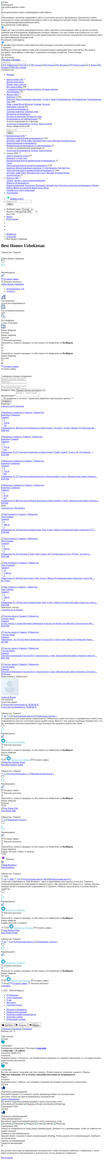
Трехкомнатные (94, 99)
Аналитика (30, 185)
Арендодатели (45, 124)
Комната (53, 168)
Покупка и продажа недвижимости (75, 185)
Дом (25, 158)
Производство (39, 141)
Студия (45, 99)
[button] (7, 70)
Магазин (57, 141)
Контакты (11, 1002)
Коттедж (29, 104)
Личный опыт (52, 185)
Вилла (21, 104)
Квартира (10, 158)
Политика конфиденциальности (21, 1014)
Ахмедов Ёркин (8, 697)
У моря (52, 99)
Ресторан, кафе (13, 141)
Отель (23, 141)
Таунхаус (46, 104)
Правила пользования (16, 1012)
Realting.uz (11, 234)
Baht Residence (7, 867)
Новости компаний (15, 185)
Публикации (12, 995)
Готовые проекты (50, 89)
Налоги (95, 185)
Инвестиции (37, 188)
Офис (29, 141)
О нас (9, 1000)
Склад (49, 141)
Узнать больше (75, 52)
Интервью (40, 185)
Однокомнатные (63, 99)
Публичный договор (16, 1019)
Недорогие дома (34, 116)
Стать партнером (14, 997)
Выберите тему (8, 390)
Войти (9, 217)
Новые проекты (34, 89)
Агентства (11, 236)
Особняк (37, 104)
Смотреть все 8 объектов (12, 406)
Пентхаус (10, 99)
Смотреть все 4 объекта (12, 610)
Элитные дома (31, 111)
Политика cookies (14, 1017)
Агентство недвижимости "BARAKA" (19, 707)
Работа (9, 188)
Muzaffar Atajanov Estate (12, 765)
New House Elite (8, 811)
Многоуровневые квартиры (28, 99)
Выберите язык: (13, 209)
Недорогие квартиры (16, 116)
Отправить (6, 401)
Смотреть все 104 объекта (13, 508)
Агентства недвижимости (18, 124)
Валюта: (10, 211)
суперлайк (41, 1048)
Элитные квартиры (15, 111)
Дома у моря (12, 104)
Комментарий (8, 396)
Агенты (34, 124)
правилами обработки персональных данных (50, 398)
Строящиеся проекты (16, 89)
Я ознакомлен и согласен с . (38, 398)
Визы (46, 188)
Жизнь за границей (22, 188)
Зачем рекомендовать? (11, 1119)
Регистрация (12, 219)
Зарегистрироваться (10, 1099)
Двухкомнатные (79, 99)
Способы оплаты (14, 1005)
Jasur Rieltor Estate (9, 933)
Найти (10, 133)
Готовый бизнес (68, 141)
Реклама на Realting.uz (16, 1009)
